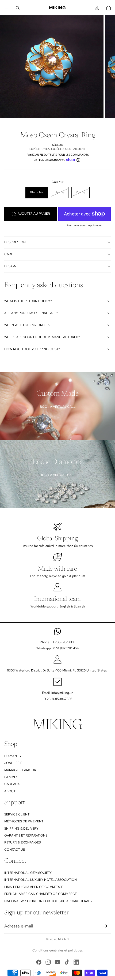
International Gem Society (28, 873)
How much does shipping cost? (32, 349)
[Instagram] (48, 962)
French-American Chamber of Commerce (40, 894)
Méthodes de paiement (23, 821)
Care (8, 254)
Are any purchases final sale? (31, 313)
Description (15, 242)
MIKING (63, 939)
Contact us (14, 849)
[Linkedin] (76, 962)
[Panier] (108, 8)
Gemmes (11, 777)
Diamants (12, 756)
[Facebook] (39, 962)
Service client (16, 814)
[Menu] (6, 8)
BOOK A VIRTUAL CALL (57, 407)
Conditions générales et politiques (57, 950)
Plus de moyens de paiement (84, 225)
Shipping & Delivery (21, 828)
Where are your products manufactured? (42, 337)
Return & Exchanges (22, 843)
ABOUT (10, 791)
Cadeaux (12, 784)
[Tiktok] (67, 962)
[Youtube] (57, 962)
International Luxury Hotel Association (40, 880)
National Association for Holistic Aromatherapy (48, 901)
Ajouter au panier (34, 213)
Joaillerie (13, 763)
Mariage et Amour (20, 770)
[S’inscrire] (105, 926)
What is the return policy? (28, 301)
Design (10, 266)
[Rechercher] (18, 8)
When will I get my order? (27, 325)
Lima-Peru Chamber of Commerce (33, 887)
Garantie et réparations (25, 835)
